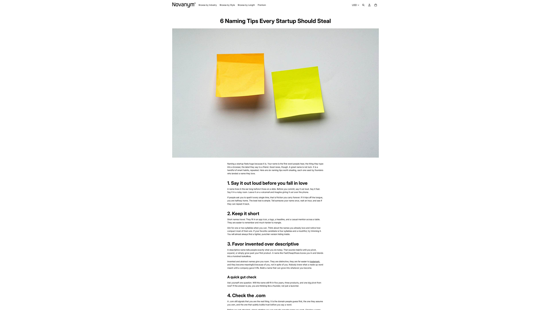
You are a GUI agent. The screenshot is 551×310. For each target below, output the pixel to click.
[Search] (363, 5)
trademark (315, 261)
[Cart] (375, 5)
